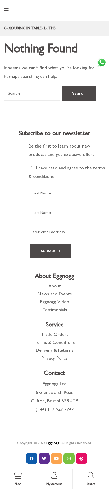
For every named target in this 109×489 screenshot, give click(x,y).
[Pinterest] (81, 458)
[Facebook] (31, 458)
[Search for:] (33, 93)
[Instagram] (69, 458)
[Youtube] (56, 458)
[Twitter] (44, 458)
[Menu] (6, 10)
